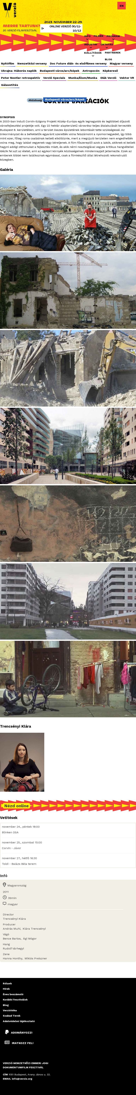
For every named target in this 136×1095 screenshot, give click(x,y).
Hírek (6, 988)
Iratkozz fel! (22, 1043)
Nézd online (16, 805)
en (122, 5)
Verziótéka (10, 1010)
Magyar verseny (121, 63)
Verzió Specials (54, 78)
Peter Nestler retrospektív (20, 78)
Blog (108, 59)
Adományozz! (21, 1032)
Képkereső (110, 70)
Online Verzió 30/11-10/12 (65, 28)
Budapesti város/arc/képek (59, 70)
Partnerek (113, 52)
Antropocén (91, 70)
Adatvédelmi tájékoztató (19, 1021)
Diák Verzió (108, 78)
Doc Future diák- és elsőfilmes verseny (78, 63)
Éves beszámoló (13, 994)
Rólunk (7, 983)
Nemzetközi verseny (32, 63)
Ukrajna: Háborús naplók (19, 70)
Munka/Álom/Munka (82, 78)
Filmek (98, 36)
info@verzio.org (22, 1078)
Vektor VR (127, 78)
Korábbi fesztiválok (15, 999)
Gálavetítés (9, 85)
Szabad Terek (11, 1015)
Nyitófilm (7, 63)
